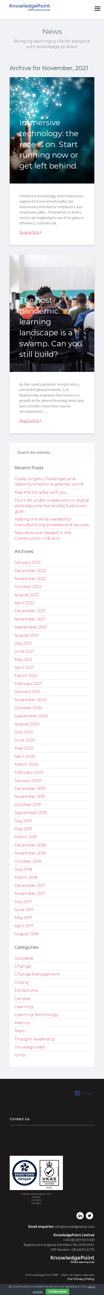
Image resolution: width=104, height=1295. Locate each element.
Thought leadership (35, 1039)
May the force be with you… (42, 492)
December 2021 (30, 611)
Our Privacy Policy (80, 1279)
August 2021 (26, 635)
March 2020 (26, 764)
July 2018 (23, 869)
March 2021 (26, 675)
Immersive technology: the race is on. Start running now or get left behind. (49, 144)
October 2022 (28, 586)
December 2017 (30, 885)
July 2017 (23, 901)
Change (23, 966)
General (22, 998)
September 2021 (31, 627)
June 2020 (25, 740)
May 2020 (24, 748)
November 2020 (30, 700)
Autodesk (24, 958)
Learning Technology (36, 1014)
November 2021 (30, 619)
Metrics (22, 1023)
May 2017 (23, 917)
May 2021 (23, 659)
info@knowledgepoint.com (74, 1226)
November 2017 (30, 893)
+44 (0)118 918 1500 (78, 1240)
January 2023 (28, 562)
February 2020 (29, 772)
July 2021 (23, 643)
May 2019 (23, 829)
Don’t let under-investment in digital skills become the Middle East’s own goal (52, 506)
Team (20, 1031)
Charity (22, 982)
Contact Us (20, 1119)
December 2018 (30, 845)
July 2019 (23, 821)
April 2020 (25, 756)
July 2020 (24, 732)
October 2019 (28, 804)
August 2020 (27, 724)
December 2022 (30, 570)
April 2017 (24, 926)
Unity (20, 1055)
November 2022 (30, 578)
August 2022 (27, 595)
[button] (87, 1093)
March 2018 (26, 877)
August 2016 (26, 934)
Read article (29, 232)
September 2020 (31, 716)
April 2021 (24, 667)
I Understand (57, 1291)
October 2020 (28, 708)
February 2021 (28, 683)
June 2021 (24, 651)
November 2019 (30, 796)
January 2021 (27, 691)
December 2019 (30, 788)
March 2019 (26, 837)
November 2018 (30, 853)
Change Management (37, 974)
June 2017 (24, 909)
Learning (24, 1006)
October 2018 (28, 861)
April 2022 (24, 603)
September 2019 (31, 812)
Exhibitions (26, 990)
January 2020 (28, 780)
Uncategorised (30, 1047)
